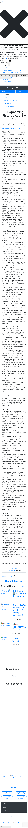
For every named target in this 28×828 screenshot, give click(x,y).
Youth (10, 576)
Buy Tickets (7, 103)
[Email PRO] (12, 787)
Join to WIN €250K (7, 797)
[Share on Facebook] (7, 570)
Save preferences (5, 78)
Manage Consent (5, 827)
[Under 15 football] (6, 638)
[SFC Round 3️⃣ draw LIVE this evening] (6, 592)
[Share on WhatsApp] (15, 570)
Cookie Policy (7, 80)
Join (25, 91)
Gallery (6, 97)
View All (24, 586)
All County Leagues (9, 575)
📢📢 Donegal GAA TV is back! (19, 627)
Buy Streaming (21, 793)
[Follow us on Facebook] (13, 787)
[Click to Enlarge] (14, 128)
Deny (14, 75)
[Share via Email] (12, 570)
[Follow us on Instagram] (15, 787)
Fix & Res (3, 91)
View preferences (22, 75)
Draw (19, 91)
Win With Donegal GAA (10, 100)
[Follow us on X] (14, 787)
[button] (14, 24)
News (11, 91)
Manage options (7, 67)
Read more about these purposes (12, 72)
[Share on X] (10, 570)
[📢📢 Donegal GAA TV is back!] (6, 624)
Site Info (4, 810)
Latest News (14, 568)
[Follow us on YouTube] (16, 787)
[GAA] (5, 777)
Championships (19, 575)
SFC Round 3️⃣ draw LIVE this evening (19, 593)
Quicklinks (5, 807)
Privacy (10, 822)
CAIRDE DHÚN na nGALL (21, 797)
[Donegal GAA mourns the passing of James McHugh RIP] (6, 607)
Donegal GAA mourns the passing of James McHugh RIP (19, 610)
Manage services (7, 68)
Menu (4, 803)
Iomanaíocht (5, 576)
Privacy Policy (7, 81)
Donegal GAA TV (9, 106)
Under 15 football (16, 639)
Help (4, 822)
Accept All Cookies (6, 75)
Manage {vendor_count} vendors (12, 70)
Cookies (17, 822)
